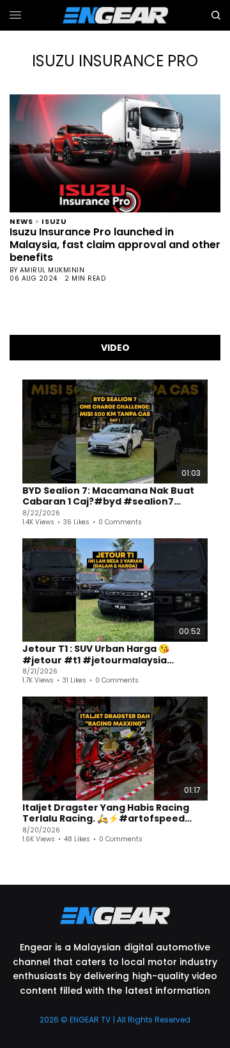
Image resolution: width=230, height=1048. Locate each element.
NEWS (21, 220)
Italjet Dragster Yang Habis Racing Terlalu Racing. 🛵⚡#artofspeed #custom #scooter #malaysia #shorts (105, 813)
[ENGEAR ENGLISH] (115, 15)
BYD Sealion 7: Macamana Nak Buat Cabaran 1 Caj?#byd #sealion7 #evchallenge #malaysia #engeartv (114, 496)
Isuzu (54, 220)
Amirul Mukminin (52, 270)
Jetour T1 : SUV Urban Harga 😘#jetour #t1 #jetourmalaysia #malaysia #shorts (95, 655)
